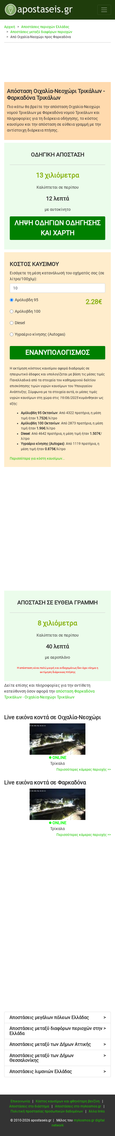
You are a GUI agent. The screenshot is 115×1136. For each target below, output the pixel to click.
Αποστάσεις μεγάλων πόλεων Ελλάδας (57, 1017)
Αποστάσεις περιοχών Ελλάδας (45, 27)
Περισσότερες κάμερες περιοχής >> (83, 770)
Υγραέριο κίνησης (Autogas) (40, 334)
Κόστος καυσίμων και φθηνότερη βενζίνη (68, 1101)
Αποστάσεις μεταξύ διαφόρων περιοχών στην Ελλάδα (57, 1031)
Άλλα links (97, 1111)
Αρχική (9, 27)
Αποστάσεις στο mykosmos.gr (78, 1106)
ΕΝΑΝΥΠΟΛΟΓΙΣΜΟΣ (57, 352)
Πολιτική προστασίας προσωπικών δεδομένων (47, 1111)
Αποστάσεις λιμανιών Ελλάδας (57, 1071)
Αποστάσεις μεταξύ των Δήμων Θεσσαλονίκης (57, 1058)
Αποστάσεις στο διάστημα (29, 1106)
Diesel (20, 323)
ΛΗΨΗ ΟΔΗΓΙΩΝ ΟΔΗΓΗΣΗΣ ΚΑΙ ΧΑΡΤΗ (58, 228)
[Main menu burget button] (104, 10)
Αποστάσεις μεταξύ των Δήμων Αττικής (57, 1044)
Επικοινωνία (20, 1101)
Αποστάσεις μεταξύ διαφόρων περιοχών (41, 32)
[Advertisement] (57, 62)
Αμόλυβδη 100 (27, 311)
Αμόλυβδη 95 (26, 300)
